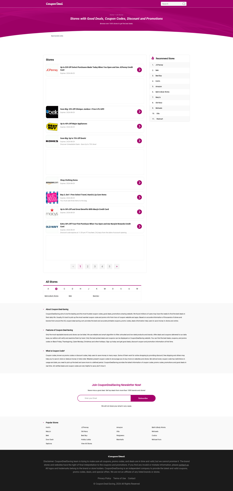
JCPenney (157, 65)
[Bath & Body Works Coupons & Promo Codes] (52, 198)
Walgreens (120, 435)
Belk (155, 70)
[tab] (48, 288)
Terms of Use (119, 478)
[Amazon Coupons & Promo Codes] (52, 183)
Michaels (157, 108)
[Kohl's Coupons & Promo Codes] (52, 141)
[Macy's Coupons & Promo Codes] (52, 212)
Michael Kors (156, 440)
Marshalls (120, 440)
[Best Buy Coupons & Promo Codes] (52, 127)
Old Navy (157, 103)
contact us (184, 465)
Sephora (49, 444)
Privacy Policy (104, 478)
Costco (154, 435)
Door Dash (50, 440)
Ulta (156, 113)
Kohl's (156, 81)
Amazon (157, 86)
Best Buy (157, 76)
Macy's (156, 97)
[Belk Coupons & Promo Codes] (52, 112)
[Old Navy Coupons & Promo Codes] (52, 227)
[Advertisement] (116, 43)
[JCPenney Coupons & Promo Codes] (52, 70)
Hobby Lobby (86, 440)
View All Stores (86, 444)
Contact (131, 478)
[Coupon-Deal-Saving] (54, 4)
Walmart (157, 119)
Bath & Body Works (160, 92)
